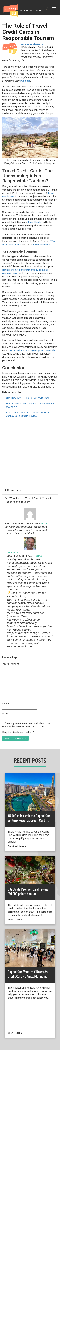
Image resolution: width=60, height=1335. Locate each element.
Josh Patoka (15, 920)
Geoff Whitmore (17, 846)
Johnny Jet (13, 553)
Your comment (11, 664)
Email (6, 713)
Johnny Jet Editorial (32, 44)
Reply (44, 523)
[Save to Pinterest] (3, 671)
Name (6, 704)
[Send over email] (3, 677)
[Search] (47, 9)
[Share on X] (3, 664)
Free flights (34, 222)
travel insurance (41, 244)
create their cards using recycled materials (31, 350)
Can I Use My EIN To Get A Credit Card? (28, 398)
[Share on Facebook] (3, 657)
